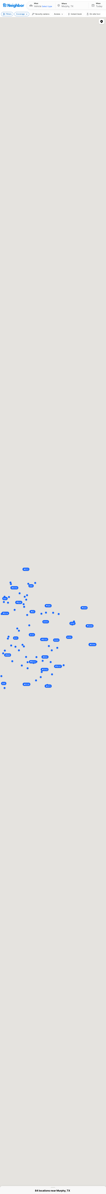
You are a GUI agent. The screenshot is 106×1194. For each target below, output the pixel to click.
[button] (41, 6)
